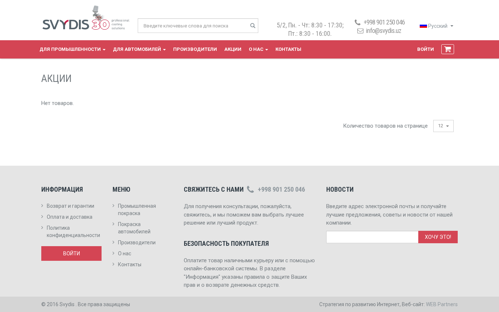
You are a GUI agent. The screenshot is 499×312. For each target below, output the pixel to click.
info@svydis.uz (383, 30)
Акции (232, 49)
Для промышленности (70, 49)
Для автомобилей (137, 49)
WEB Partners (442, 304)
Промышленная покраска (137, 209)
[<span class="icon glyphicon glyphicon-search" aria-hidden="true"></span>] (253, 26)
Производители (195, 49)
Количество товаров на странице (385, 126)
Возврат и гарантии (70, 206)
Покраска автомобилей (134, 227)
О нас (256, 49)
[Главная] (89, 17)
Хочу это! (438, 237)
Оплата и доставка (69, 217)
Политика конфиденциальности (73, 231)
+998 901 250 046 (281, 189)
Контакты (288, 49)
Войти (425, 49)
